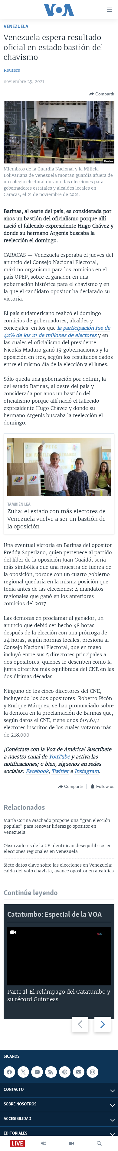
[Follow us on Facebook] (9, 1072)
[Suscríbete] (78, 1072)
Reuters (12, 70)
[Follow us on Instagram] (92, 1072)
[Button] (101, 94)
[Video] (71, 1143)
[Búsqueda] (99, 1143)
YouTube (58, 757)
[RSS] (51, 1072)
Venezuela (16, 26)
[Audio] (43, 1143)
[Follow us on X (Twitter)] (23, 1072)
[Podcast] (64, 1072)
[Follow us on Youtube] (37, 1072)
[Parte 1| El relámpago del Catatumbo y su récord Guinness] (59, 956)
